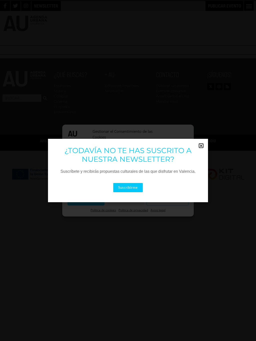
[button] (201, 146)
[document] (128, 170)
